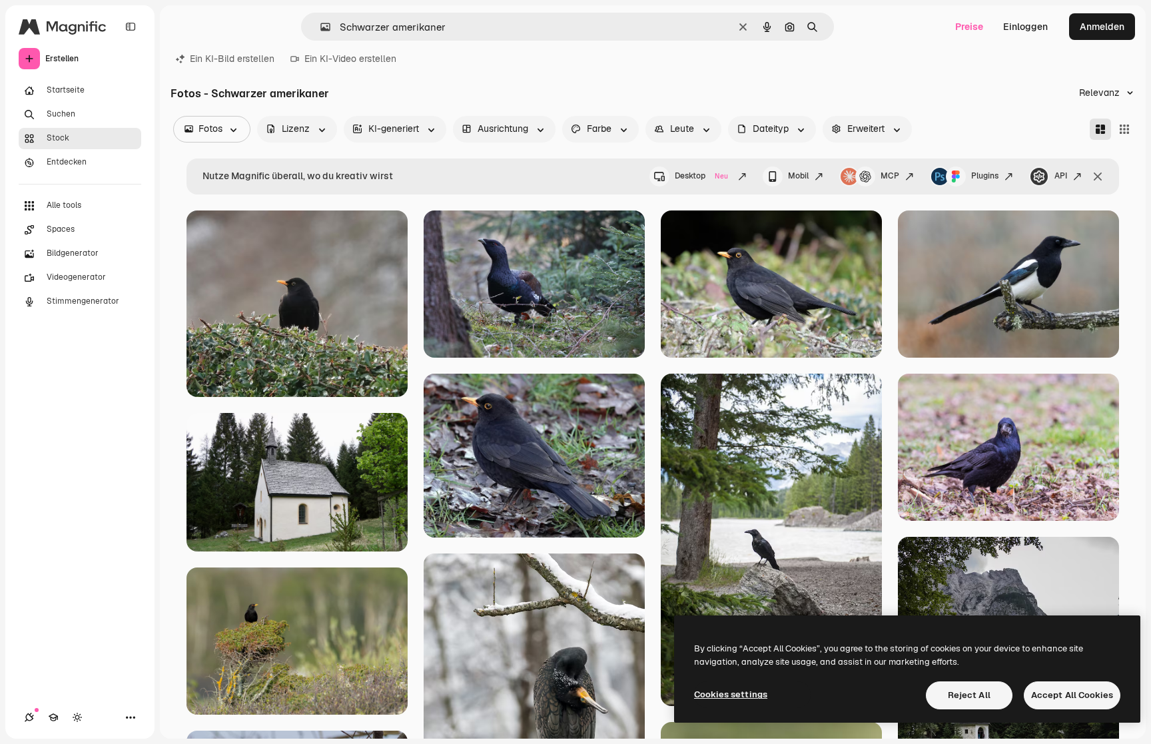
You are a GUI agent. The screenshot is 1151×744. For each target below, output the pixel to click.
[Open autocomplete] (320, 27)
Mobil (798, 176)
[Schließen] (1097, 176)
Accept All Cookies (1072, 695)
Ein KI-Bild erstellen (232, 59)
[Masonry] (1100, 129)
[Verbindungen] (29, 717)
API (1060, 176)
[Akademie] (53, 717)
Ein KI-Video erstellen (350, 59)
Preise (969, 27)
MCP (890, 176)
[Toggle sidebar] (130, 26)
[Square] (1124, 129)
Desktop (701, 176)
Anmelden (1102, 27)
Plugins (984, 176)
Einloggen (1025, 27)
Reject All (969, 695)
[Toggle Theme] (77, 717)
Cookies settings (730, 694)
